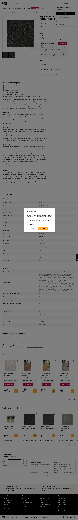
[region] (39, 220)
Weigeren (32, 228)
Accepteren (42, 228)
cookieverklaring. (32, 224)
